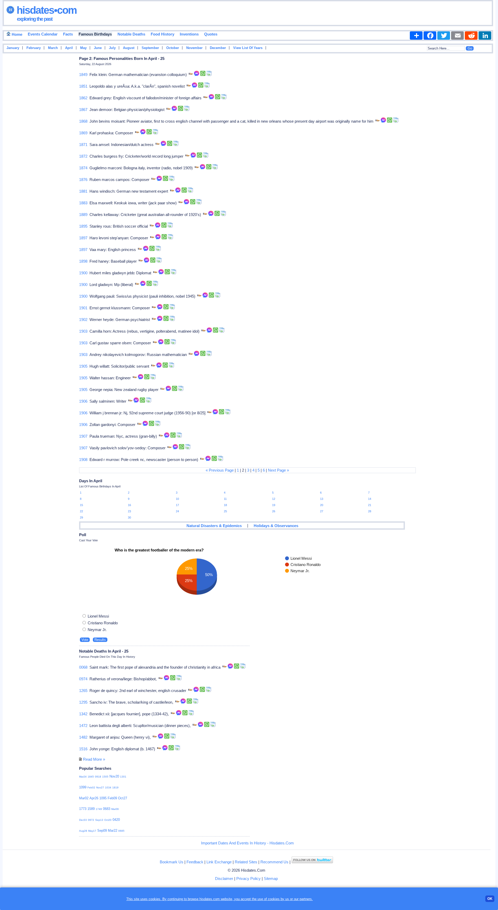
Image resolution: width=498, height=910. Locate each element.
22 (81, 511)
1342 (83, 714)
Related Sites (246, 862)
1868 (83, 121)
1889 (83, 214)
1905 (83, 366)
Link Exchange (219, 862)
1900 (83, 273)
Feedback (194, 862)
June (98, 48)
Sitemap (271, 878)
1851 (83, 86)
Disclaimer (224, 878)
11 (225, 498)
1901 (83, 308)
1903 (83, 331)
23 (129, 511)
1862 (83, 98)
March (53, 48)
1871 (83, 144)
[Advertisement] (479, 138)
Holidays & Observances (276, 525)
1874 (83, 168)
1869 (83, 133)
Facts (68, 34)
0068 (83, 667)
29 (81, 517)
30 (129, 517)
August (128, 48)
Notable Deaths (131, 34)
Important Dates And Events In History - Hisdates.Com (247, 843)
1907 (83, 436)
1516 (83, 749)
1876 (83, 179)
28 (369, 511)
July (112, 48)
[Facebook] (430, 35)
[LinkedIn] (485, 35)
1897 (83, 238)
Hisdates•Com (45, 10)
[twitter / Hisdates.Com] (312, 862)
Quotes (210, 34)
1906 (83, 401)
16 (129, 505)
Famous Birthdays (95, 34)
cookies (274, 899)
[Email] (457, 35)
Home (16, 34)
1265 (83, 690)
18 (225, 505)
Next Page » (278, 470)
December (218, 48)
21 (369, 505)
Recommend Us (274, 862)
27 (321, 511)
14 (369, 498)
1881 (83, 191)
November (194, 48)
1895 (83, 226)
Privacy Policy (248, 878)
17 (177, 505)
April (69, 48)
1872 (83, 156)
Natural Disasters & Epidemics (214, 525)
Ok (489, 899)
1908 (83, 459)
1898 (83, 261)
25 (225, 511)
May (83, 48)
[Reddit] (471, 35)
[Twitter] (444, 35)
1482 (83, 737)
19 (273, 505)
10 (177, 498)
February (33, 48)
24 (177, 511)
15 (81, 505)
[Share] (416, 35)
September (150, 48)
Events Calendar (43, 34)
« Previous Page (220, 470)
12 (273, 498)
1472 (83, 725)
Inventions (189, 34)
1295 (83, 702)
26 (273, 511)
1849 (83, 74)
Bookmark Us (171, 862)
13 (321, 498)
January (12, 48)
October (172, 48)
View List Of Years (247, 48)
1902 (83, 319)
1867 (83, 109)
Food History (162, 34)
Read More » (94, 759)
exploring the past (34, 19)
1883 (83, 203)
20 (321, 505)
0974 (83, 679)
